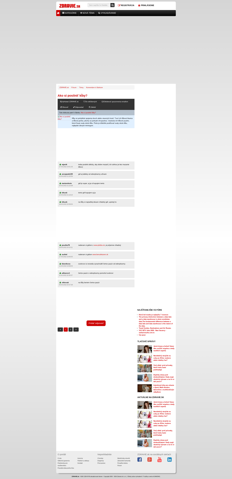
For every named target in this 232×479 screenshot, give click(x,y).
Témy (81, 87)
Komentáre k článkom (94, 87)
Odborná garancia (64, 461)
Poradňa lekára (122, 463)
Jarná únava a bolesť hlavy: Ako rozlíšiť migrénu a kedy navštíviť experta (163, 348)
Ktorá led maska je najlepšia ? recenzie (153, 315)
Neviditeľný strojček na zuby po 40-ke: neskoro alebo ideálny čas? (162, 358)
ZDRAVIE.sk (64, 87)
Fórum (73, 87)
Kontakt (80, 463)
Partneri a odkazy (83, 461)
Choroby (100, 458)
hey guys (142, 335)
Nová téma (88, 13)
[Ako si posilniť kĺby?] (64, 117)
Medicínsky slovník (123, 458)
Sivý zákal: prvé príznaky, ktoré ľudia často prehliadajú (163, 367)
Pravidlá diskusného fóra (66, 468)
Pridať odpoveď (96, 323)
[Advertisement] (116, 33)
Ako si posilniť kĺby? (88, 113)
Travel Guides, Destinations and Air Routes (155, 328)
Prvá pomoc (101, 463)
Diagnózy (101, 461)
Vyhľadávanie (108, 13)
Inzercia (80, 458)
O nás (60, 458)
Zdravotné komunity (123, 461)
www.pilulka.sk (99, 245)
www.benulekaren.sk (100, 254)
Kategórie (70, 13)
